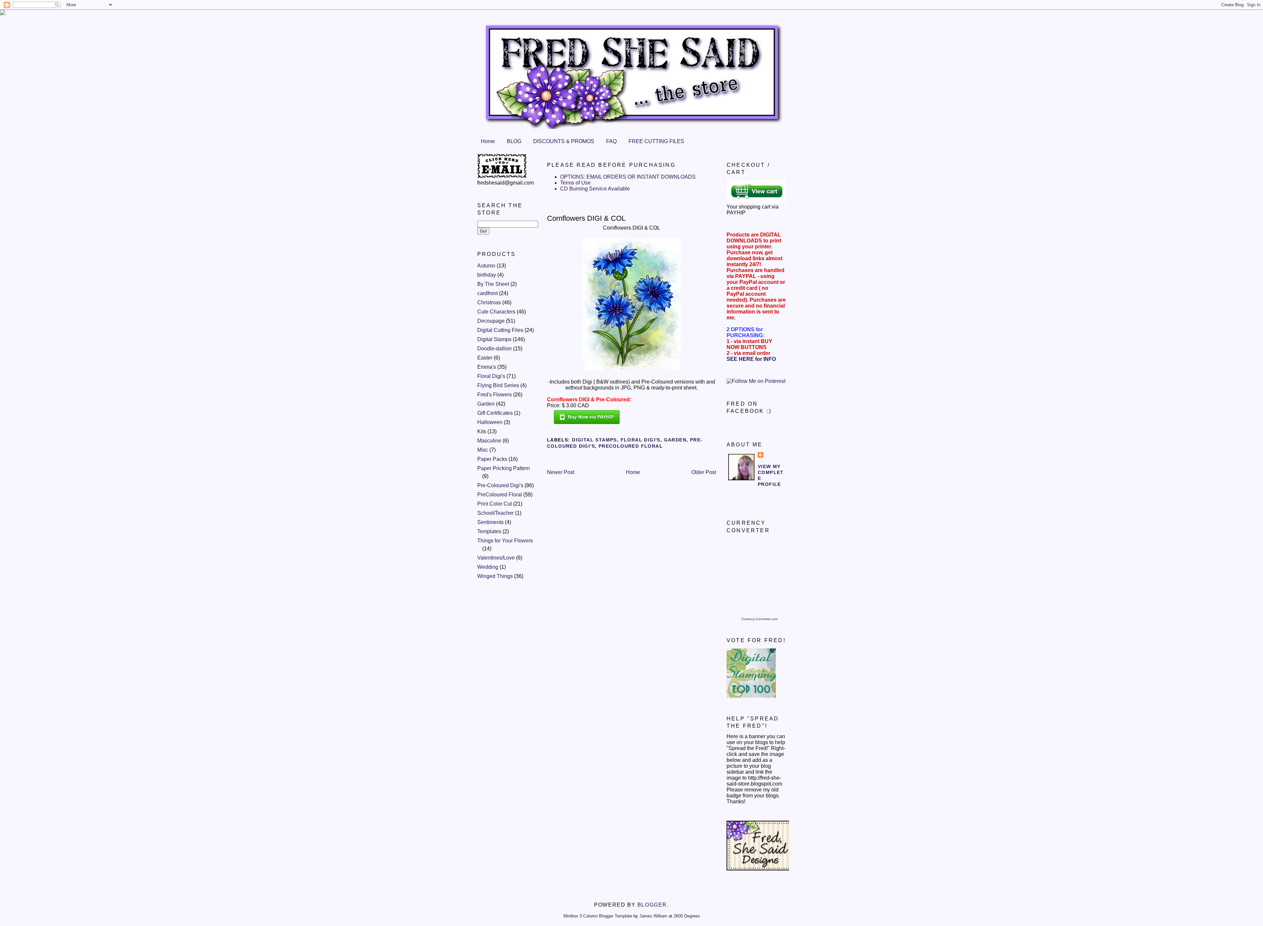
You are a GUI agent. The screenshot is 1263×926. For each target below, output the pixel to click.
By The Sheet (493, 284)
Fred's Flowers (494, 394)
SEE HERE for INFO (751, 359)
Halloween (490, 422)
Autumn (486, 265)
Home (488, 141)
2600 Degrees (687, 915)
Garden (486, 404)
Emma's (486, 367)
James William (653, 915)
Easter (484, 358)
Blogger (652, 905)
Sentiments (490, 522)
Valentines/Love (496, 558)
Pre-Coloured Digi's (500, 485)
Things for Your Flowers (505, 540)
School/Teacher (495, 513)
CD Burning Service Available (595, 188)
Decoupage (491, 321)
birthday (486, 275)
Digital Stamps (494, 339)
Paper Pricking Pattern (503, 468)
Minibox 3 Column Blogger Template (597, 915)
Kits (481, 431)
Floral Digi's (491, 376)
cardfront (487, 293)
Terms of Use (575, 183)
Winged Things (495, 576)
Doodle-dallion (494, 348)
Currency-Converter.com (759, 619)
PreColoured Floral (499, 494)
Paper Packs (492, 459)
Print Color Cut (494, 504)
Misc (482, 450)
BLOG (514, 141)
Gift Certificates (495, 413)
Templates (489, 531)
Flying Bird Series (498, 385)
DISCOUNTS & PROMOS (563, 141)
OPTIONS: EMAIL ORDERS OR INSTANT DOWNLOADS (628, 177)
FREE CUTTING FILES (656, 141)
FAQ (611, 141)
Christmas (489, 302)
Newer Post (560, 472)
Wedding (487, 567)
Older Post (703, 472)
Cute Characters (496, 311)
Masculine (489, 440)
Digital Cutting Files (500, 330)
